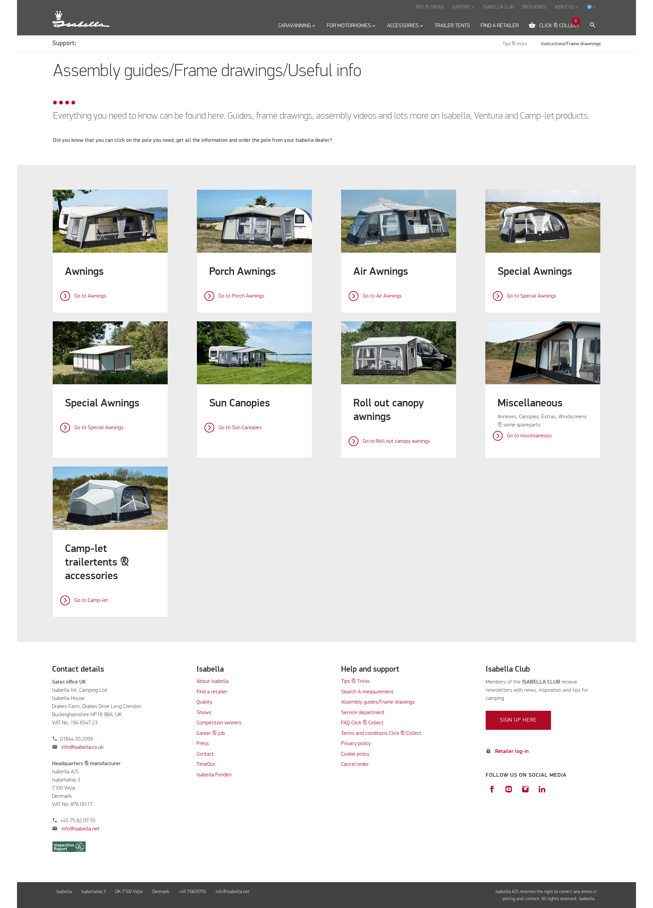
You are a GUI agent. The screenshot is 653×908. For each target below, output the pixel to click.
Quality (204, 702)
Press (203, 743)
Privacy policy (356, 743)
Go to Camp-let (91, 600)
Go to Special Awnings (531, 296)
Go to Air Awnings (382, 296)
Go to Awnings (90, 296)
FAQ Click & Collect (362, 723)
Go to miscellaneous (529, 436)
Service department (363, 713)
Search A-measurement (368, 692)
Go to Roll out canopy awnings (396, 441)
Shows (204, 713)
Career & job (211, 733)
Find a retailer (212, 692)
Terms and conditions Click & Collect (381, 733)
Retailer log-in (512, 751)
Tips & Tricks (355, 681)
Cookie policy (355, 754)
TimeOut (206, 764)
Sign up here (518, 720)
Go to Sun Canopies (240, 428)
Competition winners (219, 723)
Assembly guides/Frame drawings (378, 702)
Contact (205, 754)
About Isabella (213, 681)
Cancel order (355, 764)
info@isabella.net (81, 829)
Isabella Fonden (214, 775)
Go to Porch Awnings (241, 296)
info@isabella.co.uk (82, 747)
